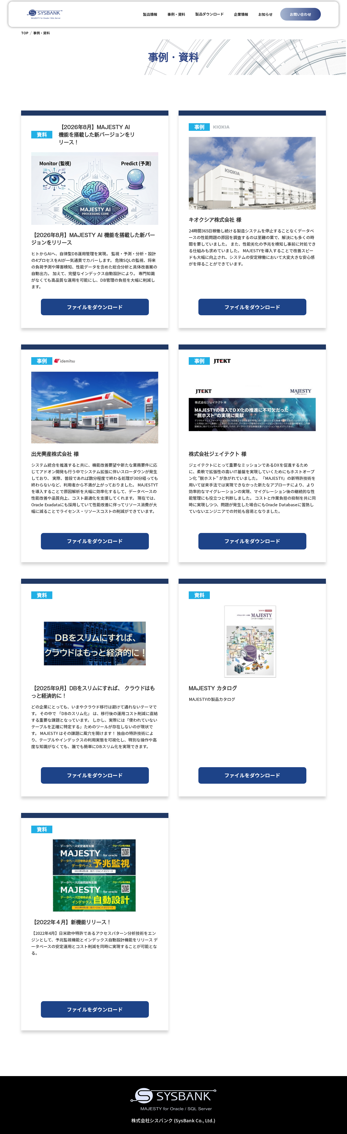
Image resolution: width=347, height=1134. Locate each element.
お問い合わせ (300, 14)
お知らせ (265, 14)
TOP (24, 32)
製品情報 (150, 14)
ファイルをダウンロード (95, 307)
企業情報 (241, 14)
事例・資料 (176, 14)
